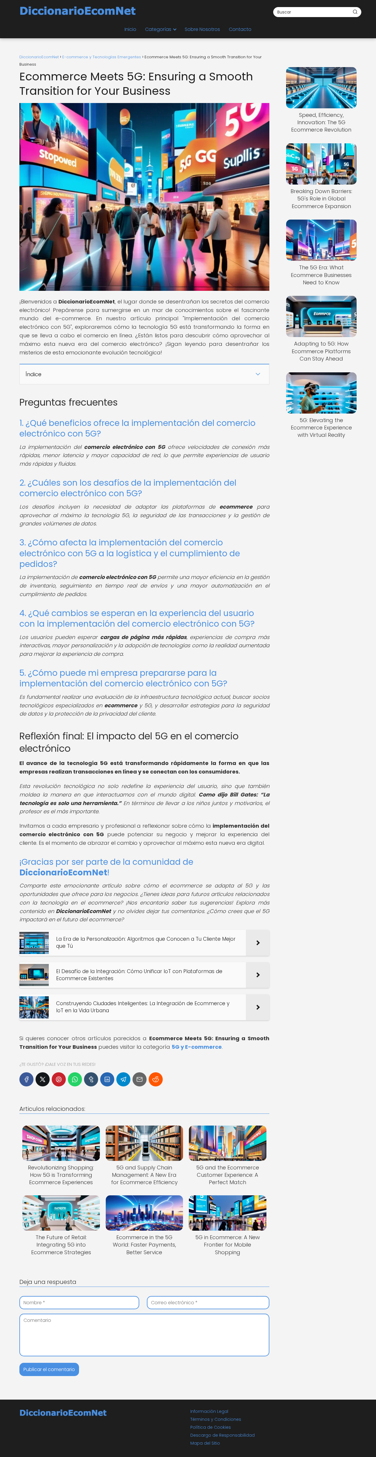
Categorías (158, 29)
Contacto (240, 29)
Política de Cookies (210, 1427)
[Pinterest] (59, 1079)
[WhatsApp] (75, 1079)
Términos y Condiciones (215, 1419)
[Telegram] (123, 1079)
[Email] (139, 1079)
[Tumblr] (91, 1079)
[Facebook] (26, 1079)
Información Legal (209, 1411)
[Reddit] (156, 1079)
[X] (43, 1079)
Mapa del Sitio (205, 1443)
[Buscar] (355, 11)
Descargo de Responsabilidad (222, 1435)
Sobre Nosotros (202, 29)
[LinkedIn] (107, 1079)
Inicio (130, 29)
